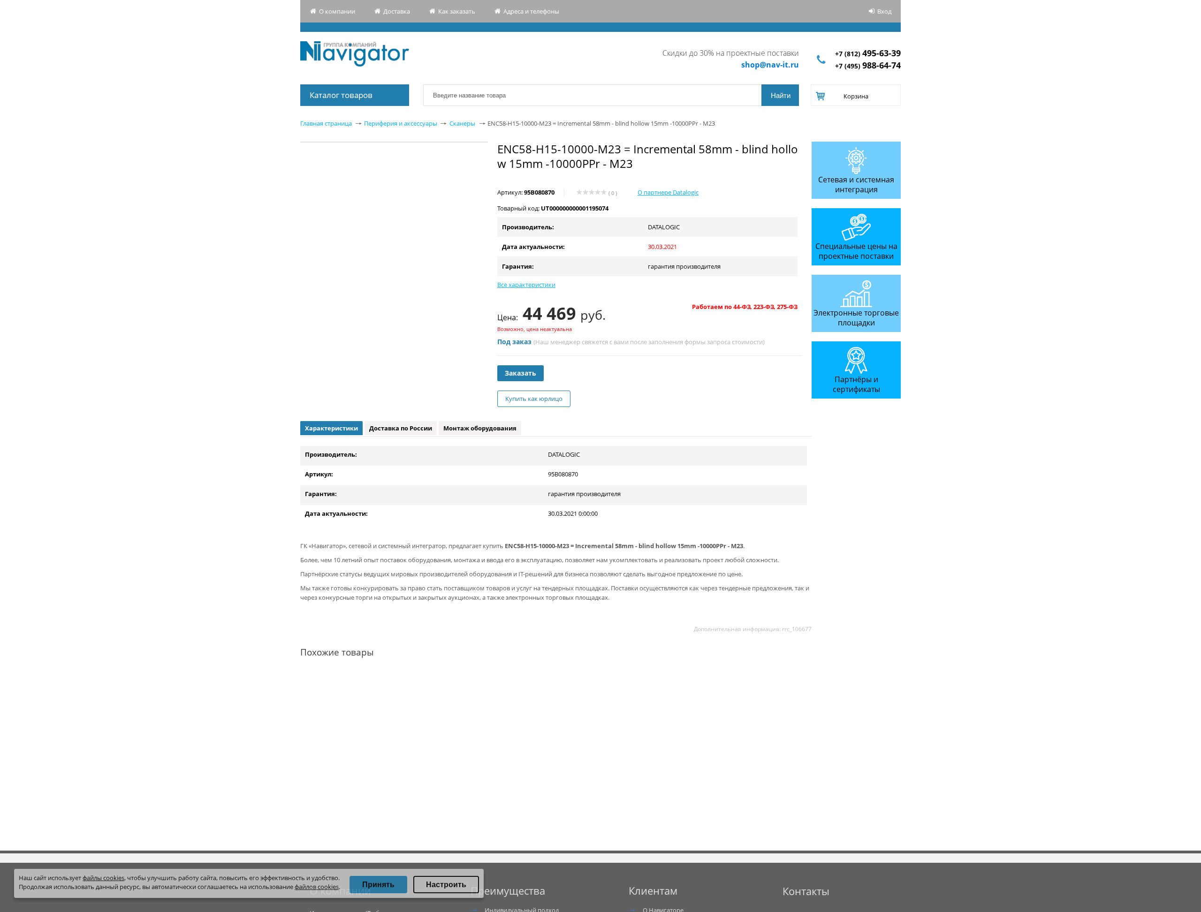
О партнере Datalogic (668, 192)
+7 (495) (868, 65)
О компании (337, 11)
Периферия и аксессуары (400, 123)
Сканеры (462, 123)
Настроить (446, 885)
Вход (884, 11)
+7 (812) (868, 53)
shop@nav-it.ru (770, 65)
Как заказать (456, 11)
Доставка (396, 11)
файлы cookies (103, 878)
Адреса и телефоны (531, 11)
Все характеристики (526, 284)
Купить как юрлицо (533, 398)
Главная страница (326, 123)
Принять (378, 885)
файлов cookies (317, 886)
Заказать (520, 373)
